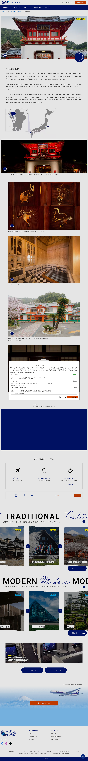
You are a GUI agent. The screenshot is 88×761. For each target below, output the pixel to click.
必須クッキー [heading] (14, 374)
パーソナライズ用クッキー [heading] (18, 387)
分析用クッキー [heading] (15, 381)
